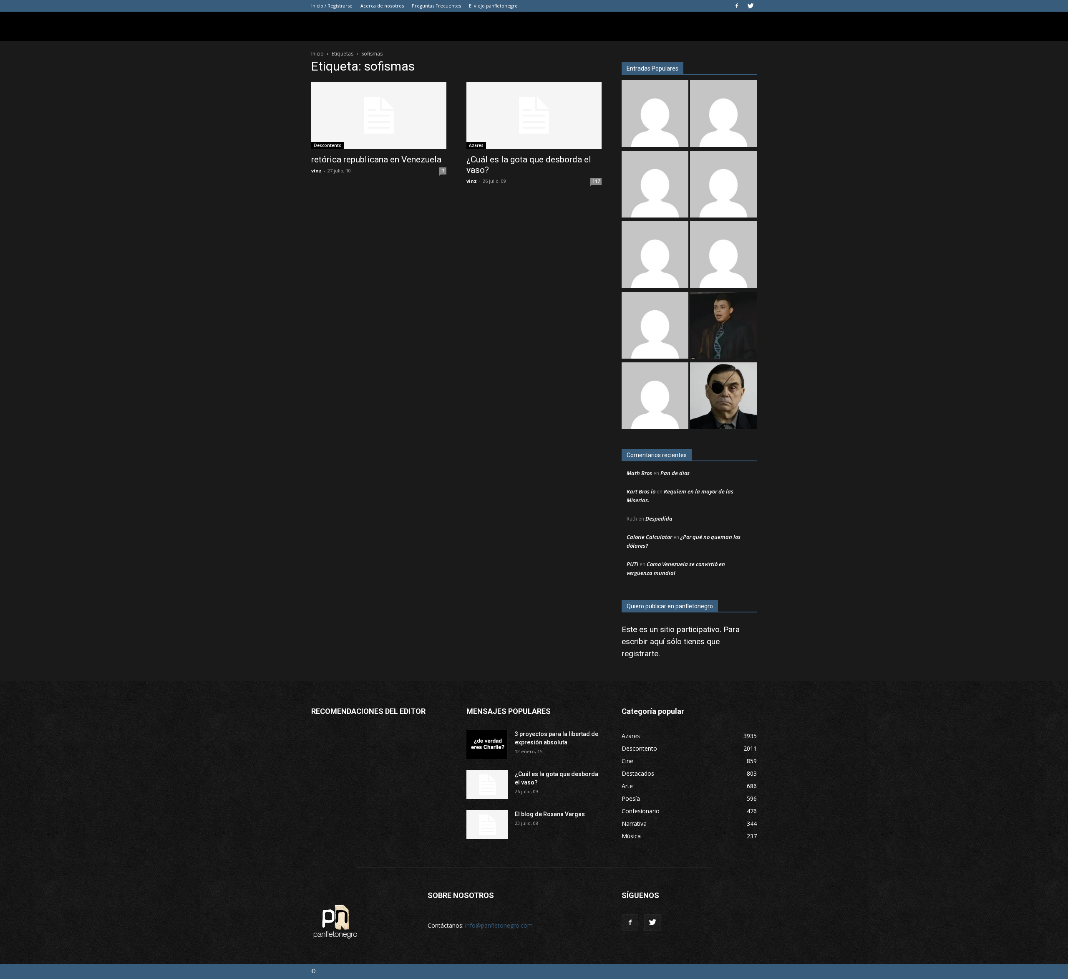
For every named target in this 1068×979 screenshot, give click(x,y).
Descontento (328, 145)
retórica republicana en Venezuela (376, 159)
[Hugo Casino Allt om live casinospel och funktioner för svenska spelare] (655, 185)
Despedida (659, 518)
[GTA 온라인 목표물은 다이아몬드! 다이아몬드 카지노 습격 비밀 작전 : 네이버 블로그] (723, 114)
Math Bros (639, 473)
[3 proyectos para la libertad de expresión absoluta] (487, 744)
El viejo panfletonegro (493, 6)
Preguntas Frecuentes (436, 6)
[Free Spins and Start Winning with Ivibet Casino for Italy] (723, 255)
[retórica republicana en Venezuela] (378, 115)
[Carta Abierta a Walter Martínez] (723, 396)
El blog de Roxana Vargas (550, 814)
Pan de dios (675, 473)
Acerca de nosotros (382, 6)
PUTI (632, 564)
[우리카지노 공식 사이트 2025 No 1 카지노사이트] (723, 185)
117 (596, 181)
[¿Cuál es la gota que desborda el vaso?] (534, 115)
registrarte (640, 653)
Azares (476, 145)
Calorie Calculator (649, 537)
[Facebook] (736, 6)
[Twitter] (750, 6)
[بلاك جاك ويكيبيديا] (655, 326)
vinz (316, 170)
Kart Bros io (641, 491)
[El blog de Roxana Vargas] (487, 824)
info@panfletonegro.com (499, 925)
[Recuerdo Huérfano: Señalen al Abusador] (723, 326)
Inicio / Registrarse (332, 6)
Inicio (317, 53)
